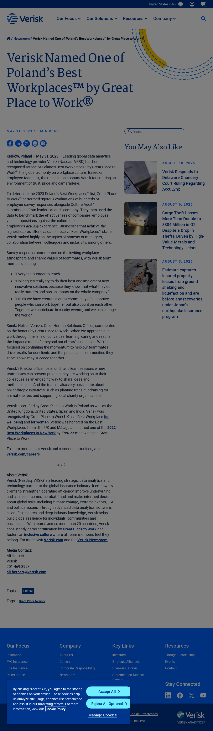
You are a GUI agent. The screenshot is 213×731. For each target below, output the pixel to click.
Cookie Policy (56, 709)
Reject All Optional (107, 703)
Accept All (107, 691)
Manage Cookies (102, 714)
